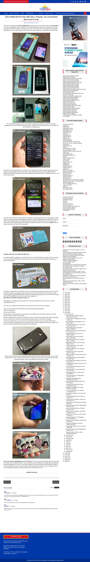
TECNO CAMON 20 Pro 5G (70, 183)
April (67, 446)
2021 (66, 301)
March (67, 448)
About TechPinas (14, 13)
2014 (66, 312)
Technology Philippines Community (65, 13)
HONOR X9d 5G (67, 132)
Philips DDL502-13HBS (69, 77)
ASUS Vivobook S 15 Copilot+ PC (71, 206)
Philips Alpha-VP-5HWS (69, 113)
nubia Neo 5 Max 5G (68, 124)
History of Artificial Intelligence (70, 260)
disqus (52, 487)
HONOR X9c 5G (67, 139)
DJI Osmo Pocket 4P (68, 197)
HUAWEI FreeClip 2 (68, 199)
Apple (22, 13)
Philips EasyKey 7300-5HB (69, 104)
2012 (66, 454)
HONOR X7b (66, 163)
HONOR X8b (66, 164)
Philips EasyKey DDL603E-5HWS (71, 108)
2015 (66, 310)
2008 (66, 461)
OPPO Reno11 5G (67, 166)
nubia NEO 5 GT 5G (68, 129)
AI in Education (66, 263)
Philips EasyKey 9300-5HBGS (70, 112)
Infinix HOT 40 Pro (67, 187)
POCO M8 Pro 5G (67, 131)
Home (6, 13)
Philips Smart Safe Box (68, 101)
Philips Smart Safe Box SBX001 (71, 97)
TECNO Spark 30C (67, 140)
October (68, 436)
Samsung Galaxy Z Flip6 (69, 150)
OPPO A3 (65, 147)
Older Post (55, 482)
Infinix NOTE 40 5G (68, 154)
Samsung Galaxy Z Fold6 (69, 148)
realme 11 (65, 186)
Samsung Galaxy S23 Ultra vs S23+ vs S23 (74, 280)
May (67, 445)
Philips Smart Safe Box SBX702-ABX (72, 96)
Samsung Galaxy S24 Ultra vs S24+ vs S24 (74, 271)
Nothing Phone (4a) (68, 128)
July (67, 441)
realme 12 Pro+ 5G (67, 162)
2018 (66, 306)
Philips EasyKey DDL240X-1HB (71, 88)
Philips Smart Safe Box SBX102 (71, 79)
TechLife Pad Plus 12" (68, 205)
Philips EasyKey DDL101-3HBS (71, 85)
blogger (57, 487)
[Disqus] (31, 508)
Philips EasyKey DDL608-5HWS (71, 100)
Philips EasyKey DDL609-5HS (70, 90)
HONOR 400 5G (67, 136)
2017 (66, 307)
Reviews (41, 13)
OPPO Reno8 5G (67, 177)
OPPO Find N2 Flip (68, 282)
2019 (66, 304)
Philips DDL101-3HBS (68, 107)
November (68, 435)
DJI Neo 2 (65, 201)
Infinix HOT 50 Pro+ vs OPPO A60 (71, 141)
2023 (66, 297)
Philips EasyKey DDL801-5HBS (71, 81)
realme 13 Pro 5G (67, 145)
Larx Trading (66, 116)
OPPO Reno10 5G (67, 173)
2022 (66, 299)
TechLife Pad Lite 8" (68, 203)
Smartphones (30, 13)
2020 (66, 302)
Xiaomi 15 (65, 133)
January (68, 451)
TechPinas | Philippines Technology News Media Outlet (49, 560)
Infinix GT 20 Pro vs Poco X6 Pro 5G (72, 151)
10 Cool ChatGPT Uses (69, 262)
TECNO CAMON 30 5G (69, 158)
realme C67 (66, 168)
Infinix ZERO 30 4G (68, 189)
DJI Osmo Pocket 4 (67, 198)
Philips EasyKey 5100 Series (70, 109)
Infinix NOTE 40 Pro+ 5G (69, 155)
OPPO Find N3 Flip (68, 170)
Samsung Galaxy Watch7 (69, 207)
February (68, 449)
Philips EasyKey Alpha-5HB (70, 98)
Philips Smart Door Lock (69, 103)
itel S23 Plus (66, 160)
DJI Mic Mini (66, 210)
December (68, 314)
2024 (66, 296)
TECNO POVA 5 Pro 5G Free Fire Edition (73, 179)
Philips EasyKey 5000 (68, 92)
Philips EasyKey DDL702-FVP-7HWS (72, 78)
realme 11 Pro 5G (67, 185)
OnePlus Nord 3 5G (68, 175)
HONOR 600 (66, 127)
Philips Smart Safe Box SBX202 (71, 86)
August (68, 440)
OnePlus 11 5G (66, 174)
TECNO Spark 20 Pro (68, 182)
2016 (66, 309)
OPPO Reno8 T (67, 178)
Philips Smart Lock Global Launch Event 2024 (74, 89)
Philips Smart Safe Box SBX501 (71, 75)
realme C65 (66, 152)
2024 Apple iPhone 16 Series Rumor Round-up (74, 264)
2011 (66, 456)
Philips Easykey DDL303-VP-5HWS (72, 105)
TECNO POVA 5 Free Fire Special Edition (73, 181)
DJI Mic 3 (65, 202)
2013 (66, 453)
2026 (66, 292)
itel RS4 (65, 156)
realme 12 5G (66, 159)
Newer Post (7, 482)
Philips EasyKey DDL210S (69, 111)
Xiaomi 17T (66, 125)
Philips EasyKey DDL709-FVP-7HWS (72, 115)
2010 (66, 458)
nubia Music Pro (67, 135)
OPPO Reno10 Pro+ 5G (69, 171)
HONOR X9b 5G (67, 167)
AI (36, 13)
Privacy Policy (49, 13)
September (69, 438)
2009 (66, 459)
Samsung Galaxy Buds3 (69, 209)
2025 (66, 294)
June (67, 443)
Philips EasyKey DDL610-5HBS (71, 84)
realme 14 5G (66, 137)
